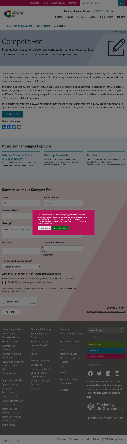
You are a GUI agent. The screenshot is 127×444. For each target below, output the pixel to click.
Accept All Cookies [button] (61, 228)
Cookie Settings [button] (45, 228)
